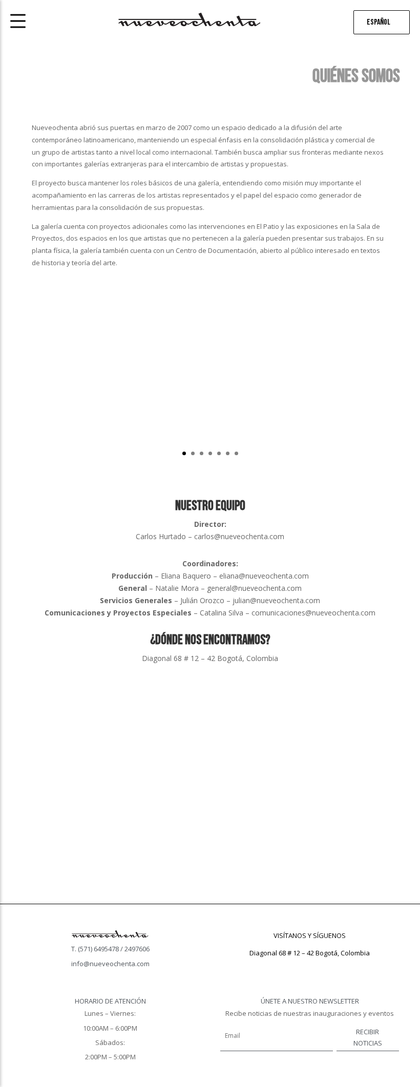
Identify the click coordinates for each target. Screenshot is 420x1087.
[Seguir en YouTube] (330, 968)
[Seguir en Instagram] (310, 968)
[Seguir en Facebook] (289, 968)
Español (378, 22)
